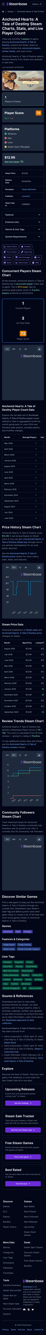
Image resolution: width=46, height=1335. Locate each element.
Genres (6, 1247)
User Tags (8, 1257)
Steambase (28, 1287)
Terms (13, 1329)
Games (11, 11)
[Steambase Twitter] (33, 1310)
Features (9, 214)
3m (13, 349)
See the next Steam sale (21, 1130)
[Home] (3, 11)
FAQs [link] (37, 263)
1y (20, 349)
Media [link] (9, 263)
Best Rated (29, 1206)
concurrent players (31, 48)
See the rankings (21, 1103)
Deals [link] (9, 257)
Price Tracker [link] (12, 252)
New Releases (30, 1221)
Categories (8, 1252)
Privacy (5, 1329)
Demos (6, 1216)
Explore (6, 1314)
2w (7, 349)
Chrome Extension (12, 1285)
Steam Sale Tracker (33, 1247)
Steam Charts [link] (12, 246)
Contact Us (39, 1329)
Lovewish (26, 196)
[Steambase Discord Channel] (24, 1310)
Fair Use (21, 1329)
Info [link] (38, 257)
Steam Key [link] (28, 252)
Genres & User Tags (14, 229)
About (29, 1329)
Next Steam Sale (11, 1303)
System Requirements (16, 236)
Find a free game (21, 1157)
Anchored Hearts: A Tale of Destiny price (22, 633)
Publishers (8, 1268)
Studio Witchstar (29, 189)
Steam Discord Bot (12, 1290)
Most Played (30, 1211)
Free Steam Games (33, 1260)
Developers (8, 1262)
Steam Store (10, 1042)
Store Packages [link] (24, 257)
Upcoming (29, 1227)
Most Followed (31, 1216)
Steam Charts (9, 1227)
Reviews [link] (27, 246)
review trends (8, 51)
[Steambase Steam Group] (29, 1310)
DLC (5, 1211)
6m (13, 567)
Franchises (8, 1273)
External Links (12, 222)
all (26, 349)
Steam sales (32, 630)
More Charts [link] (23, 263)
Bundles (7, 1221)
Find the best (21, 1184)
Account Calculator (12, 1308)
